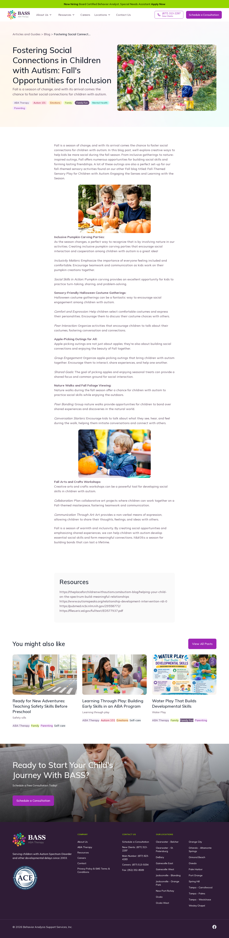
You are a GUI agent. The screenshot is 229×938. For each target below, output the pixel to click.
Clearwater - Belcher (167, 841)
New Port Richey (165, 890)
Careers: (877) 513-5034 (135, 864)
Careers (85, 14)
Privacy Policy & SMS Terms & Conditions (93, 870)
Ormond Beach (197, 857)
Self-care (59, 725)
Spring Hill (194, 881)
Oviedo (193, 863)
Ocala (159, 896)
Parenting (47, 725)
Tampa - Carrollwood (200, 887)
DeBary (160, 857)
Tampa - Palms (197, 893)
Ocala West (162, 902)
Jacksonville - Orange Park (167, 883)
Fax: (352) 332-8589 (133, 870)
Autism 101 (108, 720)
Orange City (195, 841)
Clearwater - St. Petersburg (164, 849)
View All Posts (202, 644)
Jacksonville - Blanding (168, 875)
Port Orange (196, 875)
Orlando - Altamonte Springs (200, 849)
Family (35, 725)
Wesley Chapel (197, 905)
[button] (44, 15)
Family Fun (186, 720)
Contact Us (123, 14)
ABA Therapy (21, 725)
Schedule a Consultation (204, 14)
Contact (81, 863)
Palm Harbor (196, 869)
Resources (83, 852)
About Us (82, 841)
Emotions (122, 720)
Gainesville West (165, 869)
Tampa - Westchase (200, 899)
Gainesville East (164, 863)
